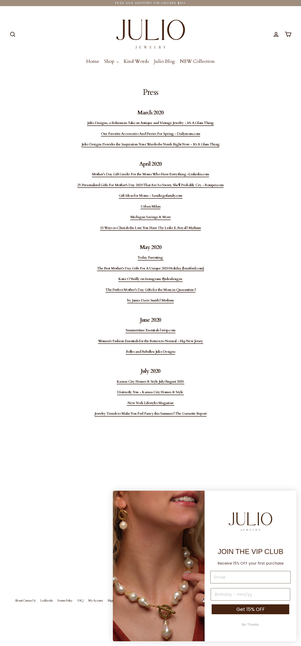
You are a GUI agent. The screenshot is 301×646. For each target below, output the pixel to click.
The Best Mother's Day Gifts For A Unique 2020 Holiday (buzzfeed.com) (150, 268)
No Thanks (250, 624)
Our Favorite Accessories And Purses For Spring (137, 134)
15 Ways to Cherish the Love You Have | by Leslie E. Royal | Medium (150, 228)
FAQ (80, 600)
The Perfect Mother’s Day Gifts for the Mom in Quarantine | (150, 290)
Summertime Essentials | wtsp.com (150, 330)
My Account (95, 600)
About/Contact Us (25, 600)
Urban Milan (151, 207)
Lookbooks (46, 600)
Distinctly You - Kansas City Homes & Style (150, 392)
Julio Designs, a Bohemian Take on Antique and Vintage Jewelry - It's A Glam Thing (150, 123)
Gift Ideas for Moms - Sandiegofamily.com (150, 196)
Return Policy (64, 600)
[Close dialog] (290, 497)
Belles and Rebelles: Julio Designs (150, 352)
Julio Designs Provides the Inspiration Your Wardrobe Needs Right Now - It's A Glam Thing (150, 144)
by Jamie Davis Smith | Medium (150, 300)
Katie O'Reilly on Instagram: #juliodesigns (150, 279)
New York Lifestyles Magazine (150, 403)
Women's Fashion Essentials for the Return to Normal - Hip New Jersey (150, 341)
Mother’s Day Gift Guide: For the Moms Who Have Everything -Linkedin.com (150, 174)
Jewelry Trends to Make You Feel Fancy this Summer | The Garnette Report (151, 414)
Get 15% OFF (250, 609)
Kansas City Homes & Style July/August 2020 (150, 382)
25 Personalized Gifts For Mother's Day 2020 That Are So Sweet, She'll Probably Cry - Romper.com (150, 185)
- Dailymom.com (187, 134)
